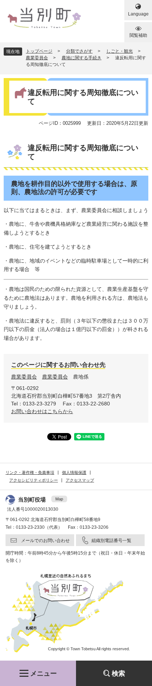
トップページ (39, 51)
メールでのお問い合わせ (45, 540)
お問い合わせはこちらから (42, 411)
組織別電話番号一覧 (111, 540)
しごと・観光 (119, 51)
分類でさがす (79, 51)
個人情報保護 (74, 472)
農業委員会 (37, 57)
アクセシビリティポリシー (33, 480)
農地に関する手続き (81, 57)
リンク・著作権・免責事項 (30, 472)
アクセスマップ (80, 480)
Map (59, 499)
